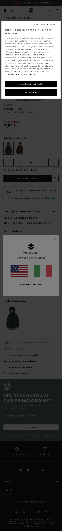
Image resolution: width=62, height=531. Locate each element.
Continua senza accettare (43, 24)
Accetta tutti (31, 92)
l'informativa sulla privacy (23, 74)
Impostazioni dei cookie (31, 84)
